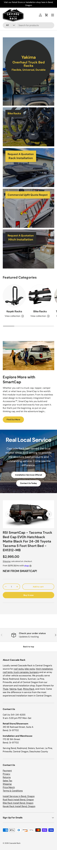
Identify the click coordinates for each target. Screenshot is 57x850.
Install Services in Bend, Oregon (19, 796)
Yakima (12, 688)
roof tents (8, 672)
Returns (7, 777)
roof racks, (19, 668)
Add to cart (38, 586)
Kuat (19, 688)
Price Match (9, 787)
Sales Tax (7, 780)
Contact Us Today (28, 483)
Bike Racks (40, 311)
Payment (7, 770)
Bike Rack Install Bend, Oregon (18, 802)
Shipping (7, 561)
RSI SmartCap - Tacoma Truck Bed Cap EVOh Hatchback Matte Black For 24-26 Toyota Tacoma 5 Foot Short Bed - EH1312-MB (27, 541)
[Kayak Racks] (14, 295)
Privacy (6, 773)
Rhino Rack (28, 688)
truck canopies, (21, 672)
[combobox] (28, 25)
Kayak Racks (14, 311)
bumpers (34, 672)
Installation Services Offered (28, 475)
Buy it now (29, 595)
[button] (46, 15)
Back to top (28, 646)
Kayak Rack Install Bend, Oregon (19, 806)
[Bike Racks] (40, 295)
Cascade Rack (14, 843)
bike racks (30, 668)
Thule (5, 688)
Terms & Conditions (13, 790)
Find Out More (13, 419)
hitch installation (44, 668)
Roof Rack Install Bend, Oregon (18, 799)
